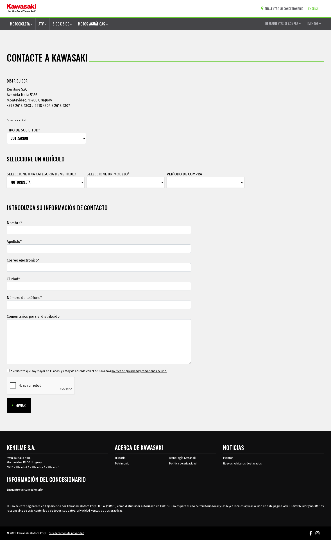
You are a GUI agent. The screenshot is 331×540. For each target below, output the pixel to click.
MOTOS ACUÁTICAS (92, 24)
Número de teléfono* (24, 298)
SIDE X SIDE (61, 24)
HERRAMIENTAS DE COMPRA (282, 23)
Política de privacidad (183, 463)
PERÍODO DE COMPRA (184, 174)
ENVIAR (21, 405)
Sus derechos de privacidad (66, 533)
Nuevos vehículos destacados (242, 463)
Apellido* (14, 241)
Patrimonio (122, 463)
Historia (120, 458)
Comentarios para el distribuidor (34, 316)
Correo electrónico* (23, 260)
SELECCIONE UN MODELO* (108, 174)
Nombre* (14, 223)
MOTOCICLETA (20, 24)
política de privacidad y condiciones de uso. (139, 371)
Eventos (228, 458)
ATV (42, 24)
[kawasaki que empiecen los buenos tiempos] (21, 8)
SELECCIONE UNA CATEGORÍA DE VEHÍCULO (41, 174)
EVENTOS (313, 23)
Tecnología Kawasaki (182, 458)
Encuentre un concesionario (25, 489)
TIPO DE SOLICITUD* (23, 130)
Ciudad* (13, 279)
